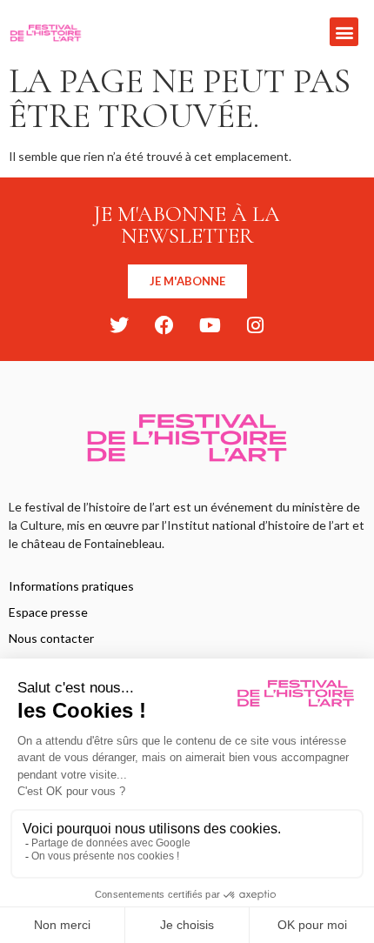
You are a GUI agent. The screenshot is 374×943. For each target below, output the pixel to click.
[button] (344, 31)
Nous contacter (51, 638)
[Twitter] (119, 325)
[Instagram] (254, 325)
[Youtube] (209, 325)
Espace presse (48, 612)
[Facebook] (164, 325)
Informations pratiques (71, 586)
